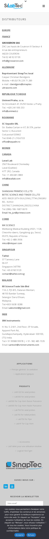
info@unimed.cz (10, 111)
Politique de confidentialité (31, 531)
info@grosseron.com (12, 60)
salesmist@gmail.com (19, 307)
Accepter (20, 535)
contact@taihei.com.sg (13, 273)
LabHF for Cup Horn (24, 423)
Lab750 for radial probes (25, 414)
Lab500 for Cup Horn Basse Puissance (25, 401)
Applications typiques (24, 374)
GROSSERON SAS (11, 42)
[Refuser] (45, 522)
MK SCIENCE (8, 225)
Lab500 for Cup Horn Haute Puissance (25, 405)
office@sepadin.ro (11, 141)
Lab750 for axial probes (24, 410)
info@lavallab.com (11, 178)
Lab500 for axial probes (24, 396)
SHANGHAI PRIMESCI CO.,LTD (17, 191)
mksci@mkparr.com (12, 243)
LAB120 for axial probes (24, 392)
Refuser (31, 535)
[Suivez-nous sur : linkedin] (6, 486)
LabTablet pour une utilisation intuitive (25, 446)
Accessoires (24, 442)
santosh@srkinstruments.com (23, 344)
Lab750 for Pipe (25, 419)
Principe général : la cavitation (25, 369)
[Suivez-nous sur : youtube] (12, 486)
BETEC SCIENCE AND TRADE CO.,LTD (21, 194)
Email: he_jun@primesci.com (16, 212)
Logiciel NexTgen (24, 450)
